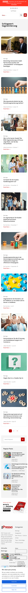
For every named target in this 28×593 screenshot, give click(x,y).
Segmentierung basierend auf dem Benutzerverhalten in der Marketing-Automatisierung (12, 416)
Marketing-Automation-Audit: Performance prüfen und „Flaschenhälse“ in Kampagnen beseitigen (13, 63)
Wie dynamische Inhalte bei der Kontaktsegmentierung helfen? (13, 102)
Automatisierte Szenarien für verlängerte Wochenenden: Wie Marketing (17, 488)
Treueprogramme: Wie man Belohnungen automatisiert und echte (18, 455)
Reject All (14, 589)
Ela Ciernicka (6, 185)
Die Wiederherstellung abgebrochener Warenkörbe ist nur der (18, 476)
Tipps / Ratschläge (20, 540)
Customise (14, 585)
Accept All (14, 581)
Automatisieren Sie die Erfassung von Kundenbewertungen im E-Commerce (14, 340)
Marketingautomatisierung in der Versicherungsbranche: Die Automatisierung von (19, 466)
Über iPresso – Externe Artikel (21, 537)
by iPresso (13, 11)
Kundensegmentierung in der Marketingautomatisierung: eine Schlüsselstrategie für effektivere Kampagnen (13, 260)
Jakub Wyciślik (7, 345)
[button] (25, 15)
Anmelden (14, 4)
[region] (14, 580)
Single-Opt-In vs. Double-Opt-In (13, 378)
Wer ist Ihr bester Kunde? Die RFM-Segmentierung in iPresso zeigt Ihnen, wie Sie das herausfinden (13, 141)
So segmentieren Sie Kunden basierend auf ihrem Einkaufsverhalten (12, 219)
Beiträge (5, 58)
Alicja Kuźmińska (7, 70)
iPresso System (19, 542)
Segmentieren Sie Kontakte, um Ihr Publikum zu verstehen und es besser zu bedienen (13, 300)
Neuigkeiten (18, 533)
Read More (6, 72)
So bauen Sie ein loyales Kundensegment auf (11, 180)
